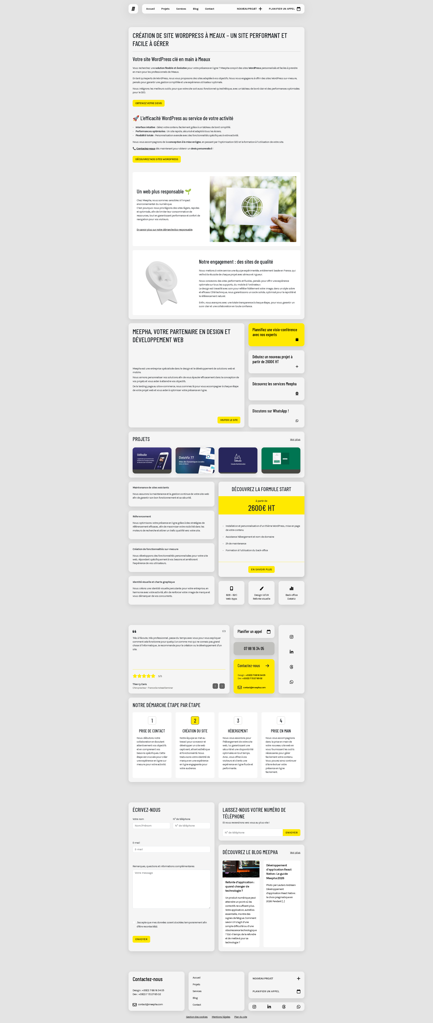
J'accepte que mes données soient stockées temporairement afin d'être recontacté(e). (172, 924)
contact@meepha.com (254, 687)
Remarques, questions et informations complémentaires (163, 866)
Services (197, 991)
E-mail (136, 842)
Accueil (197, 977)
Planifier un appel (282, 8)
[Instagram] (291, 636)
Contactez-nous (145, 148)
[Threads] (291, 667)
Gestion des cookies (197, 1016)
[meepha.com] (133, 9)
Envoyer (141, 939)
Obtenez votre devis (148, 103)
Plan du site (240, 1016)
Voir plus (295, 439)
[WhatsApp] (291, 682)
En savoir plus (261, 569)
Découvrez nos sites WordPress (156, 159)
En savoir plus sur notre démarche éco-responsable (164, 229)
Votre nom (138, 819)
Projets (196, 984)
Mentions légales (221, 1016)
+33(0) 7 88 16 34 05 (255, 675)
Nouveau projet (247, 8)
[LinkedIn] (291, 652)
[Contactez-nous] (267, 665)
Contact (197, 1004)
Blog (195, 997)
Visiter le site (229, 420)
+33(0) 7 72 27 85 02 (252, 678)
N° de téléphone (181, 819)
